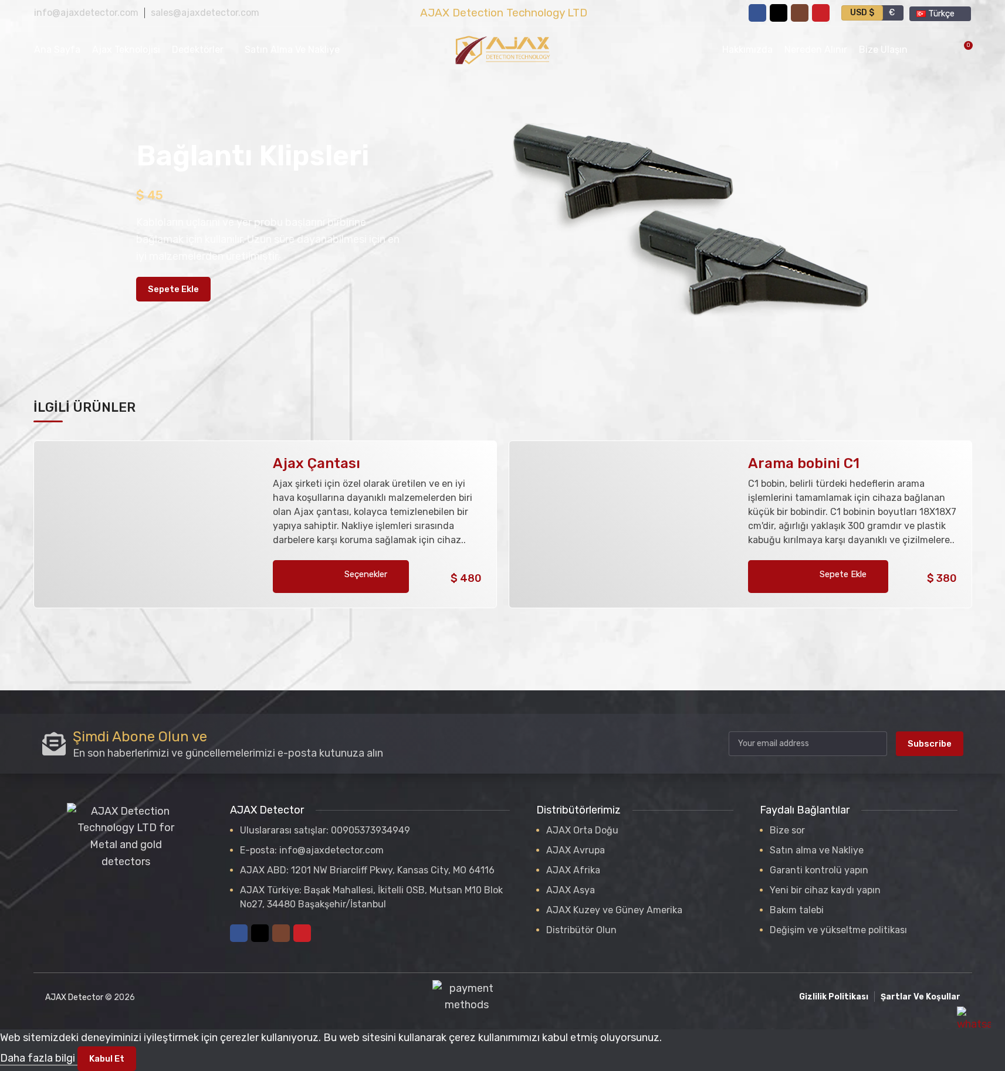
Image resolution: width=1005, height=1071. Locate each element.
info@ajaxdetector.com (86, 12)
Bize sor (787, 830)
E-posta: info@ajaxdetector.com (312, 850)
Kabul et (106, 1058)
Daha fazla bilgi (38, 1058)
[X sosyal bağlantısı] (778, 13)
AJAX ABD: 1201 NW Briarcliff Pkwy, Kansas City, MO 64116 (367, 870)
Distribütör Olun (581, 930)
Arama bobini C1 (804, 463)
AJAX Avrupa (575, 850)
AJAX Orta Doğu (582, 830)
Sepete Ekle (173, 289)
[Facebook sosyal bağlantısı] (757, 13)
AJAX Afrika (573, 870)
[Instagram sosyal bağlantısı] (799, 13)
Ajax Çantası (316, 463)
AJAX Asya (570, 890)
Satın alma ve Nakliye (817, 850)
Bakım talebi (797, 910)
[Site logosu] (503, 49)
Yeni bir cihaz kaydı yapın (825, 890)
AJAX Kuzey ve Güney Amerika (614, 910)
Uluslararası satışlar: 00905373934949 (325, 830)
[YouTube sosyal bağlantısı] (821, 13)
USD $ (862, 13)
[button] (818, 576)
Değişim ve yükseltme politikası (838, 930)
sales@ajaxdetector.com (205, 12)
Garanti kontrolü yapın (819, 870)
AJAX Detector (74, 997)
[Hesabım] (924, 50)
